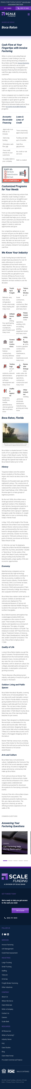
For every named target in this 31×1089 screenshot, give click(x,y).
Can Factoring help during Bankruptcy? (12, 847)
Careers (4, 1017)
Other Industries (7, 987)
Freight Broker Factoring (10, 983)
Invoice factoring (23, 63)
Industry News (6, 1039)
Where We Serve (7, 1001)
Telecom (5, 975)
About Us (5, 997)
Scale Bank (5, 1021)
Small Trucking (6, 967)
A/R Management (7, 949)
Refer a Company (7, 1009)
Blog (3, 1052)
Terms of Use (20, 1082)
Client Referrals (7, 1005)
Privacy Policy (10, 1082)
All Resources (6, 1031)
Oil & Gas (5, 979)
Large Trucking (7, 962)
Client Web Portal (7, 1056)
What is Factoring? (8, 1035)
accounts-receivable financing (16, 107)
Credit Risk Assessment (10, 953)
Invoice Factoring (7, 945)
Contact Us (5, 1013)
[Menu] (29, 14)
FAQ (3, 1043)
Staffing (4, 971)
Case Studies (6, 1047)
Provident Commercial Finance (12, 1060)
